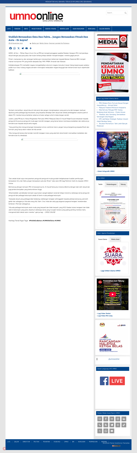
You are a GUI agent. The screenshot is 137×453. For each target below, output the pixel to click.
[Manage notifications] (4, 448)
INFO (26, 29)
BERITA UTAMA (50, 29)
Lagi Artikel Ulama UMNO (110, 271)
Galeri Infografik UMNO (106, 171)
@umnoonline (114, 359)
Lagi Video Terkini (104, 313)
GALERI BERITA (104, 29)
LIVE (9, 29)
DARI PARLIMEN (78, 29)
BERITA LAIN (64, 29)
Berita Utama (44, 43)
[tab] (100, 184)
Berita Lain (35, 43)
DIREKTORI (26, 442)
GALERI (16, 442)
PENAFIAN (46, 442)
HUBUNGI (57, 442)
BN (73, 442)
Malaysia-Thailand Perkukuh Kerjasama (112, 108)
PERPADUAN (93, 442)
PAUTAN (36, 442)
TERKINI (17, 29)
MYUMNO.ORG (78, 2)
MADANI (104, 442)
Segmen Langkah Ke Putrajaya (59, 43)
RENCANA (91, 29)
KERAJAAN (81, 442)
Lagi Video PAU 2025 (104, 316)
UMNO (66, 442)
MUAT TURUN (37, 29)
